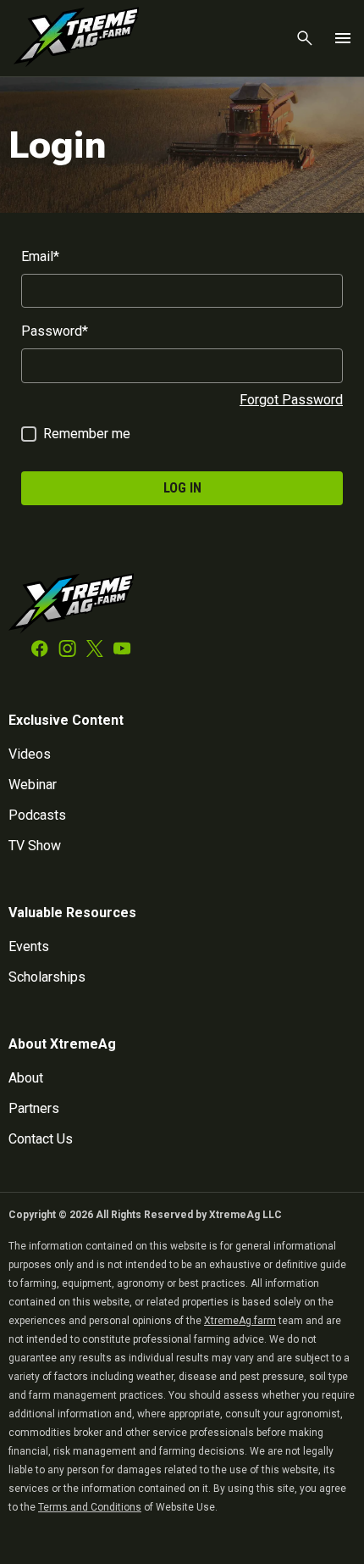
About (25, 1078)
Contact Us (40, 1139)
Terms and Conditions (89, 1507)
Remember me (86, 434)
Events (28, 946)
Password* (54, 331)
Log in (182, 488)
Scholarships (46, 977)
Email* (40, 256)
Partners (33, 1108)
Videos (29, 754)
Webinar (32, 784)
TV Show (34, 846)
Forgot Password (291, 400)
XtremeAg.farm (240, 1321)
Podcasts (37, 815)
